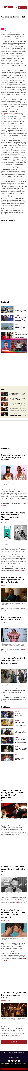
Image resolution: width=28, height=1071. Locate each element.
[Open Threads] (15, 1061)
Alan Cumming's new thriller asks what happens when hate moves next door (14, 660)
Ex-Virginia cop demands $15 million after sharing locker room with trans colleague (20, 329)
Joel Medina (4, 585)
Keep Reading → (21, 570)
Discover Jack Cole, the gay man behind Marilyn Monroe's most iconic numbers (13, 516)
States (16, 324)
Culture (17, 737)
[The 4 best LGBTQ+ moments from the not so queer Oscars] (14, 1010)
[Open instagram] (19, 1061)
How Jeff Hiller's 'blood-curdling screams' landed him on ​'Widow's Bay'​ (12, 579)
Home (2, 12)
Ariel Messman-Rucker (6, 1000)
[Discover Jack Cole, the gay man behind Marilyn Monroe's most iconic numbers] (14, 532)
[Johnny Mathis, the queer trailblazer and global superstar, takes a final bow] (4, 414)
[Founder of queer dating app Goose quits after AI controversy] (7, 757)
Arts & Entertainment (10, 12)
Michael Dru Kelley (5, 920)
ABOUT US (11, 1052)
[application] (14, 346)
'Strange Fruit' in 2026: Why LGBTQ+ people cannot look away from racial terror (21, 750)
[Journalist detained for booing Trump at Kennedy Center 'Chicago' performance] (14, 810)
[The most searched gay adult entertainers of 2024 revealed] (4, 399)
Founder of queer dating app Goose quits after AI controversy (19, 759)
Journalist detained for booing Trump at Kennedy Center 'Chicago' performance (12, 794)
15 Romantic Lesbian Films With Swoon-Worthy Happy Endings (17, 404)
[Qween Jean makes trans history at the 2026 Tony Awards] (14, 634)
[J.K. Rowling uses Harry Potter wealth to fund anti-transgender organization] (4, 409)
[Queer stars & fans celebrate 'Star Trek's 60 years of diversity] (14, 472)
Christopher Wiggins (5, 800)
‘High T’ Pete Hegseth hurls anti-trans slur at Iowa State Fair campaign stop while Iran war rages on (20, 733)
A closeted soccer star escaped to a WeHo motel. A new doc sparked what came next (17, 394)
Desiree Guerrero (5, 522)
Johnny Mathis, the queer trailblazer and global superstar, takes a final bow (18, 415)
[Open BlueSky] (12, 1061)
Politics (17, 720)
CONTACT (6, 1052)
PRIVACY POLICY (13, 1055)
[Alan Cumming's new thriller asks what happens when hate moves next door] (14, 675)
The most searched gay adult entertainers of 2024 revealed (17, 399)
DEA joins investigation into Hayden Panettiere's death (21, 336)
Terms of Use (3, 1065)
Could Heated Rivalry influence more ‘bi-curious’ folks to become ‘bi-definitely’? (13, 913)
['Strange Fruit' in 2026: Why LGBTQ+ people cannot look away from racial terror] (7, 748)
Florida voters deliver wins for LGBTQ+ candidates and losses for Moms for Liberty (21, 320)
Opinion (16, 746)
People (16, 332)
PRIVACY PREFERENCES (22, 1055)
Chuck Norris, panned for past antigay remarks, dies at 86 (13, 869)
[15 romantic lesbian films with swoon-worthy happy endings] (4, 404)
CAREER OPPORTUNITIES (19, 1052)
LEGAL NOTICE (17, 1057)
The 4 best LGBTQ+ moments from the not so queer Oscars (14, 995)
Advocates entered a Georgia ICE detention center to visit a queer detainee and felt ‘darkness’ (20, 311)
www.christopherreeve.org (8, 113)
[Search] (16, 7)
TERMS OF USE (10, 1057)
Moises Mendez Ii (5, 625)
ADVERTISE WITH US (5, 1055)
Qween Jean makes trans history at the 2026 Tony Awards (12, 619)
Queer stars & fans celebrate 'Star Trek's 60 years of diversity (13, 457)
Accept (14, 1069)
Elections (17, 315)
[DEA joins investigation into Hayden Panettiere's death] (7, 335)
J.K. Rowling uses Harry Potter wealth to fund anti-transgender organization (17, 410)
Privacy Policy (22, 1063)
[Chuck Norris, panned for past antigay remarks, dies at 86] (14, 884)
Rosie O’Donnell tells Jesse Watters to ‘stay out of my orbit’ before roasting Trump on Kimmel (21, 742)
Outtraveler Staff (9, 28)
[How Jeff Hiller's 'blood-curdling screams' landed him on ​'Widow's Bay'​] (14, 595)
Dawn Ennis (4, 462)
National (17, 307)
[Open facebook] (9, 1061)
